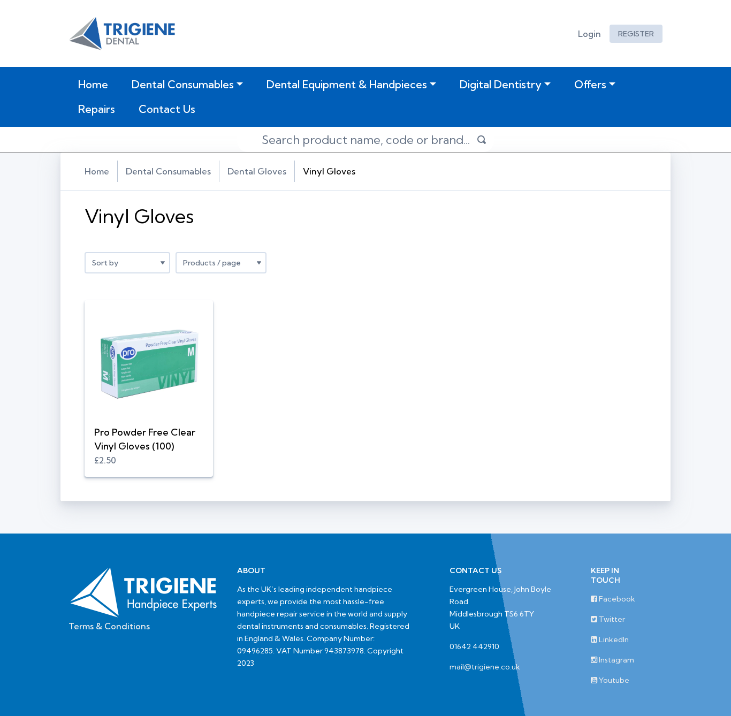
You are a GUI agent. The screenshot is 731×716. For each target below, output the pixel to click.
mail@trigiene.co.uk (485, 667)
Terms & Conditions (109, 626)
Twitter (611, 619)
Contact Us (167, 109)
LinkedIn (613, 639)
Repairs (96, 109)
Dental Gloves (256, 171)
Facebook (616, 599)
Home (95, 84)
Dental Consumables (183, 84)
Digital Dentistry (501, 84)
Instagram (615, 660)
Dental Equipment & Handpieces (346, 84)
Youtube (613, 680)
